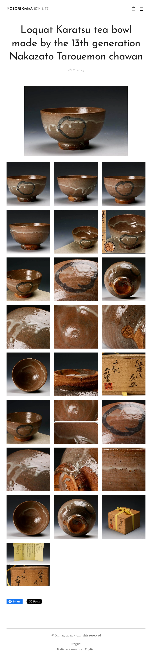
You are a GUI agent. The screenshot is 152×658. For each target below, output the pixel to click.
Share (17, 601)
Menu (141, 9)
